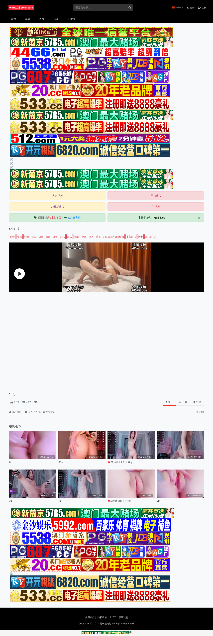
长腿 (76, 236)
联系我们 (123, 617)
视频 (27, 19)
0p (10, 462)
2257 (113, 617)
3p (10, 500)
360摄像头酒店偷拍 (113, 236)
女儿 (33, 236)
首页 (13, 19)
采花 (98, 236)
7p (59, 500)
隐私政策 (102, 617)
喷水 (91, 236)
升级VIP (71, 19)
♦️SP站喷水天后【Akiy (119, 462)
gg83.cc (159, 217)
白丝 (41, 236)
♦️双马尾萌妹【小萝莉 (119, 500)
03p (60, 462)
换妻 (140, 236)
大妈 (62, 236)
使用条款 (90, 617)
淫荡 (69, 236)
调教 (26, 236)
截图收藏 (49, 217)
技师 (48, 236)
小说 (55, 19)
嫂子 (55, 236)
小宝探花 (131, 236)
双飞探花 (150, 236)
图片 (41, 19)
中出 (84, 236)
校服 (19, 236)
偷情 (12, 236)
